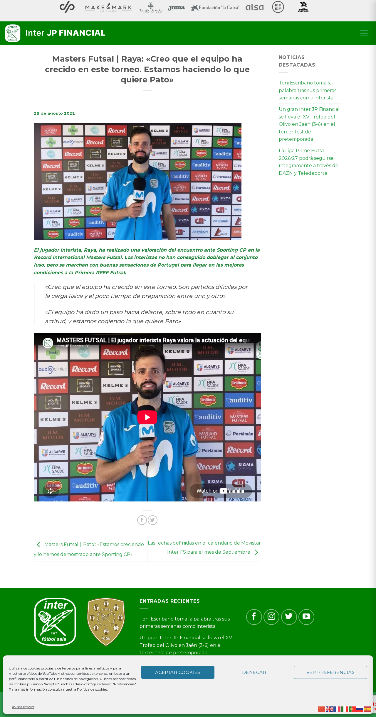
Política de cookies (92, 689)
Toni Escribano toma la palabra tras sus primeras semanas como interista (307, 90)
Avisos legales (23, 707)
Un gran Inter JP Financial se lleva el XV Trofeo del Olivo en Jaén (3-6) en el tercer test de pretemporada (309, 124)
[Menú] (363, 33)
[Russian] (360, 708)
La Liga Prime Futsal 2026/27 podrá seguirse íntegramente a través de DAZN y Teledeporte (308, 162)
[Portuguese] (352, 708)
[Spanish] (368, 708)
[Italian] (345, 708)
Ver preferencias (330, 672)
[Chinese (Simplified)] (322, 708)
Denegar (254, 672)
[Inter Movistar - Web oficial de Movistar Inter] (55, 33)
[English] (329, 708)
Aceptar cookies (177, 672)
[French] (337, 708)
